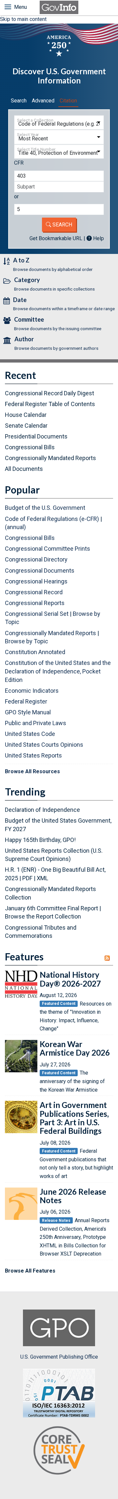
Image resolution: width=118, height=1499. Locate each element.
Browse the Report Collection (43, 916)
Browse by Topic (26, 641)
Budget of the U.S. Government (45, 507)
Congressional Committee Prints (47, 548)
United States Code (30, 733)
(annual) (15, 527)
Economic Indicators (32, 690)
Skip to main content (23, 19)
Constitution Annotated (35, 652)
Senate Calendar (26, 425)
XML (42, 878)
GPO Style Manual (28, 712)
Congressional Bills (30, 447)
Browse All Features (30, 1271)
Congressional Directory (36, 559)
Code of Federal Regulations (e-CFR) (52, 518)
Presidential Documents (36, 436)
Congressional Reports (35, 602)
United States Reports (33, 755)
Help (98, 238)
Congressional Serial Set (37, 613)
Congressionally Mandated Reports (50, 458)
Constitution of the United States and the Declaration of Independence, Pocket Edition (58, 671)
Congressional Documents (39, 570)
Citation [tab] (68, 101)
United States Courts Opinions (44, 744)
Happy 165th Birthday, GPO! (40, 839)
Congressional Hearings (36, 581)
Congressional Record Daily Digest (49, 393)
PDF (27, 878)
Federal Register (26, 701)
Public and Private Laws (35, 723)
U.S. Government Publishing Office (59, 1357)
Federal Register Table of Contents (50, 404)
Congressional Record (34, 592)
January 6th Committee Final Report (51, 908)
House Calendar (26, 414)
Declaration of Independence (42, 809)
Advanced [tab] (43, 101)
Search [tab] (19, 101)
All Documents (24, 468)
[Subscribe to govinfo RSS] (109, 958)
